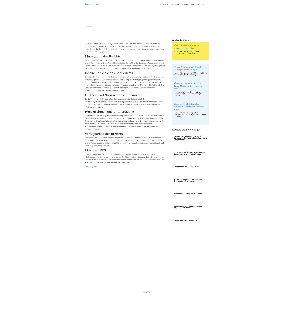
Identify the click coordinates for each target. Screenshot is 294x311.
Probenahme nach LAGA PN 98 (186, 166)
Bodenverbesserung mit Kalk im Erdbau (190, 193)
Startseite (164, 5)
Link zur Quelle (91, 167)
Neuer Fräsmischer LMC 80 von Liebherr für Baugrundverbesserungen (190, 74)
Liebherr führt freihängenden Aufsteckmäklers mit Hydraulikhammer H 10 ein (190, 114)
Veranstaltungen (197, 5)
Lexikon (185, 5)
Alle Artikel (175, 5)
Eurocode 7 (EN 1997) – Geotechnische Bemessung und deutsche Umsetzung (189, 153)
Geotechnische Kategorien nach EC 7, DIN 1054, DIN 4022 (189, 207)
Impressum (147, 292)
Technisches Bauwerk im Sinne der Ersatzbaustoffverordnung (188, 180)
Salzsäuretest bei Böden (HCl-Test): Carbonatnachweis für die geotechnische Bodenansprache (190, 138)
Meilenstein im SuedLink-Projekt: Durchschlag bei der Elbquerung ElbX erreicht (189, 94)
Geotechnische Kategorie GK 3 (186, 220)
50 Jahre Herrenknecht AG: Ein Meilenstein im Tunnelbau (186, 52)
